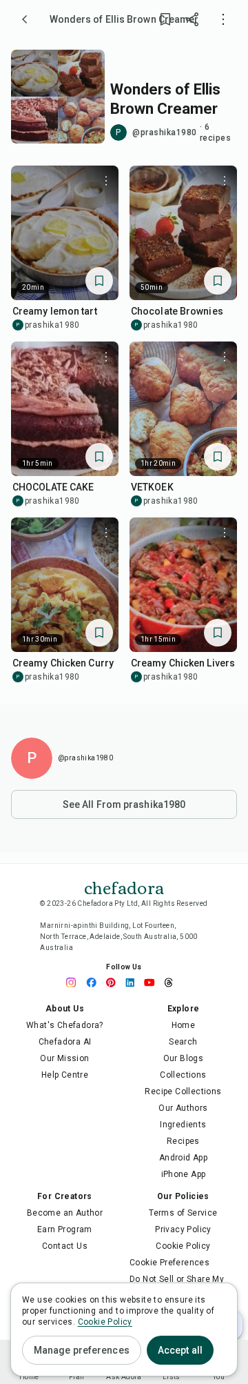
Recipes (183, 1141)
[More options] (223, 19)
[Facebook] (95, 982)
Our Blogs (183, 1058)
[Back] (25, 19)
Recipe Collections (183, 1091)
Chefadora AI (65, 1042)
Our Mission (64, 1058)
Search (183, 1042)
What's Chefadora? (64, 1025)
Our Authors (182, 1108)
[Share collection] (193, 19)
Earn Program (64, 1229)
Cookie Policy (183, 1246)
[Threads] (172, 982)
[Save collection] (165, 19)
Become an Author (65, 1213)
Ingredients (183, 1124)
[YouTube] (153, 982)
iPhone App (183, 1174)
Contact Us (64, 1246)
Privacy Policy (183, 1229)
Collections (183, 1075)
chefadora (124, 886)
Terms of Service (183, 1213)
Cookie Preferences (169, 1262)
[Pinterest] (114, 982)
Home (184, 1025)
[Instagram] (75, 982)
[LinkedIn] (133, 982)
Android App (183, 1158)
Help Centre (64, 1075)
